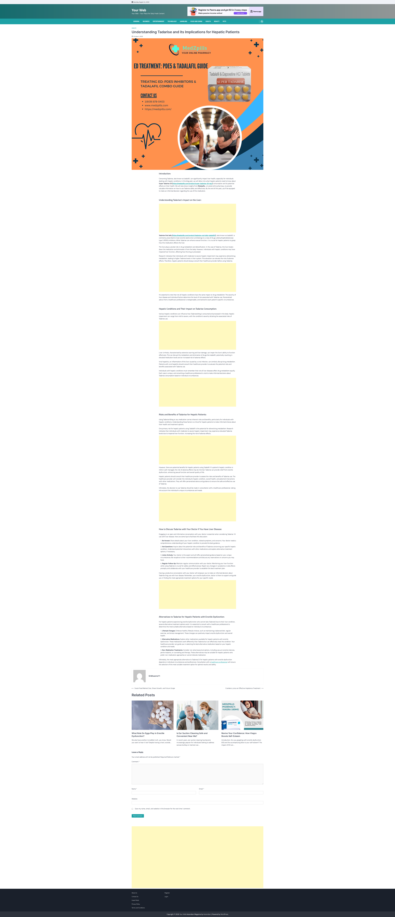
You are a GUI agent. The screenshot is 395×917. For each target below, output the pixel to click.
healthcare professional (219, 662)
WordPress (224, 914)
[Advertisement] (197, 218)
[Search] (261, 21)
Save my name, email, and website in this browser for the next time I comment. (162, 808)
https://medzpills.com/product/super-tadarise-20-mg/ (192, 183)
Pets (224, 21)
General (136, 21)
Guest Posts (135, 900)
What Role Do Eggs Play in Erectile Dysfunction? (148, 734)
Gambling (183, 21)
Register (167, 893)
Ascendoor (207, 914)
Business (146, 21)
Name (134, 789)
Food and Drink (196, 21)
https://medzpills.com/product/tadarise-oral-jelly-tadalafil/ (194, 235)
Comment (136, 761)
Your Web (139, 10)
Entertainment (158, 21)
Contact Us (135, 896)
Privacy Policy (136, 904)
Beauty (216, 21)
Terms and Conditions (138, 908)
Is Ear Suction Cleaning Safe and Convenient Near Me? (192, 734)
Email (201, 789)
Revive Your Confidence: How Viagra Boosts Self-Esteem (238, 734)
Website (134, 799)
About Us (134, 893)
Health (208, 21)
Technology (172, 21)
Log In (166, 896)
